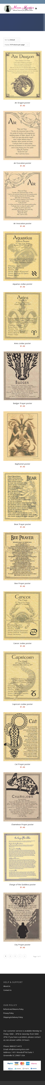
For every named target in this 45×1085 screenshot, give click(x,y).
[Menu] (30, 9)
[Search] (24, 9)
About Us (6, 986)
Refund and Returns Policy (13, 1009)
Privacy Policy (8, 1013)
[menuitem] (24, 9)
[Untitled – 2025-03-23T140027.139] (18, 9)
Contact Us (7, 990)
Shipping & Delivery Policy (13, 1017)
